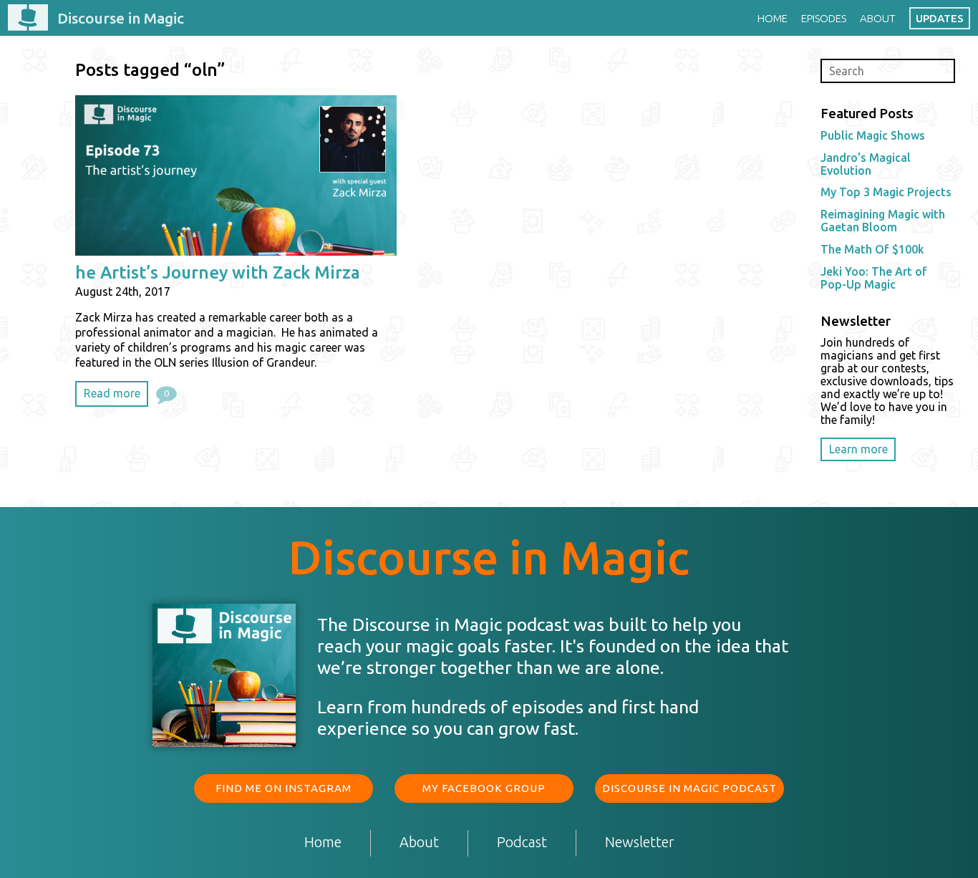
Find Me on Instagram (284, 788)
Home (772, 18)
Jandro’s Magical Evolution (865, 164)
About (878, 18)
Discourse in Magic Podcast (689, 788)
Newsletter (639, 842)
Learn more (858, 449)
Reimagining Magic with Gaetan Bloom (882, 220)
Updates (940, 18)
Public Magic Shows (872, 135)
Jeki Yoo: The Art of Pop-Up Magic (873, 278)
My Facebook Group (484, 788)
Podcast (522, 842)
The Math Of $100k (872, 249)
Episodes (823, 18)
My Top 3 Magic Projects (886, 191)
